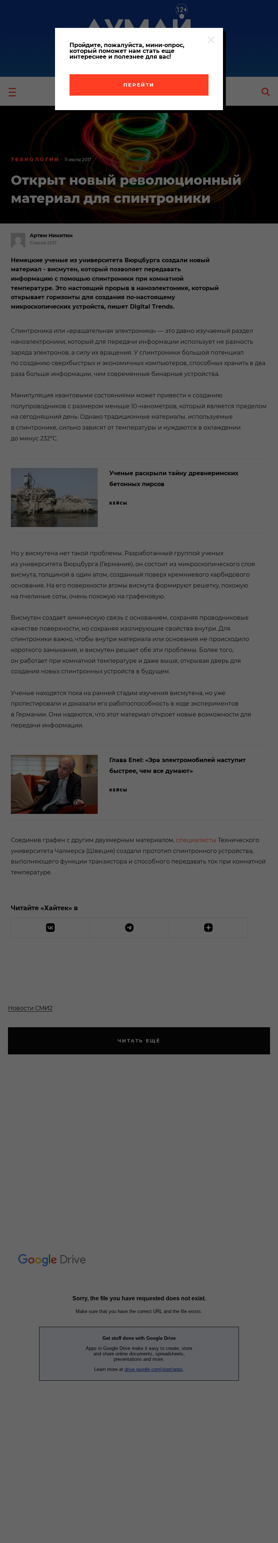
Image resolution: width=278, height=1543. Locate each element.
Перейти (139, 85)
